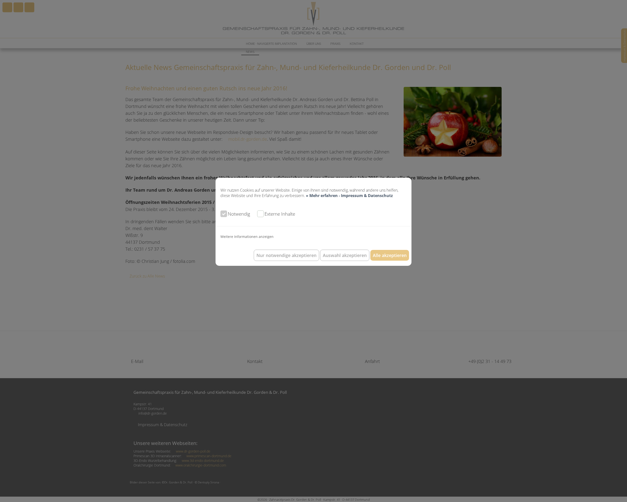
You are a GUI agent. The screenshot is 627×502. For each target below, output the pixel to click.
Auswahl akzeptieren (345, 255)
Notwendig (239, 213)
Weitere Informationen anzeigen (247, 236)
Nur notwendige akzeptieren (286, 255)
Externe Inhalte (280, 213)
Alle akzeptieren (390, 255)
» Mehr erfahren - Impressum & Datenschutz (349, 195)
